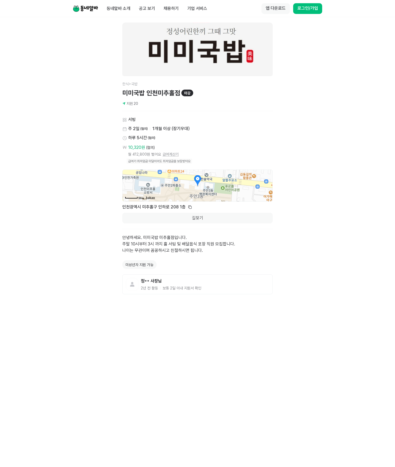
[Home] (85, 8)
